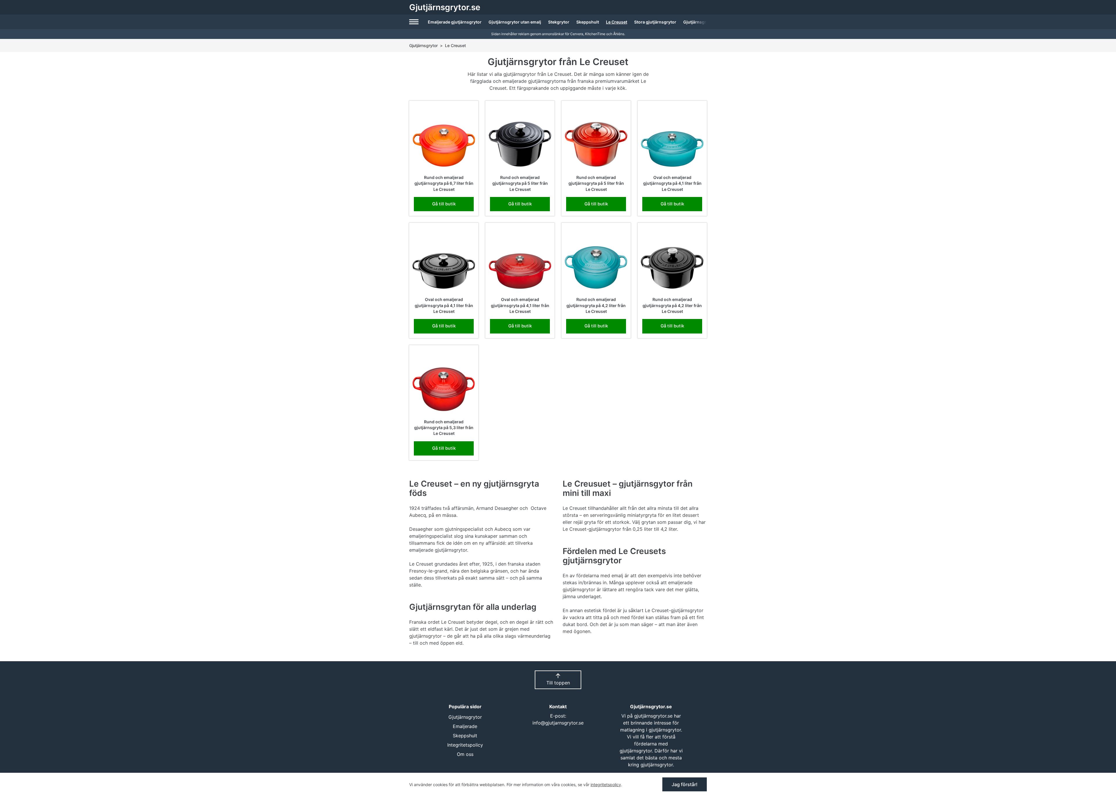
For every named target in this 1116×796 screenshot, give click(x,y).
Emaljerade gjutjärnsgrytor (455, 21)
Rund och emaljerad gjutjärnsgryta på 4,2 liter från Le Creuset (596, 305)
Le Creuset (616, 21)
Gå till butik (444, 204)
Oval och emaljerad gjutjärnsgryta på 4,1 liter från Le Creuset (672, 183)
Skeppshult (587, 21)
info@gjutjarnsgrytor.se (558, 723)
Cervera (576, 34)
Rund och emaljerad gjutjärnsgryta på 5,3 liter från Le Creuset (443, 427)
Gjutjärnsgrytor (423, 45)
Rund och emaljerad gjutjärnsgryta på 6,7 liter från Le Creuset (443, 183)
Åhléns (618, 34)
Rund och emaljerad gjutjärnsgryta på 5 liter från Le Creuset (520, 183)
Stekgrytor (558, 21)
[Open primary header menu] (414, 22)
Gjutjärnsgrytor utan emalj (515, 21)
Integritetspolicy (465, 745)
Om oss (465, 754)
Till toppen (558, 683)
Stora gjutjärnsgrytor (655, 21)
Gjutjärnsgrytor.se (444, 7)
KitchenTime (595, 34)
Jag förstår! (685, 784)
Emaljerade (465, 726)
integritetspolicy (606, 784)
